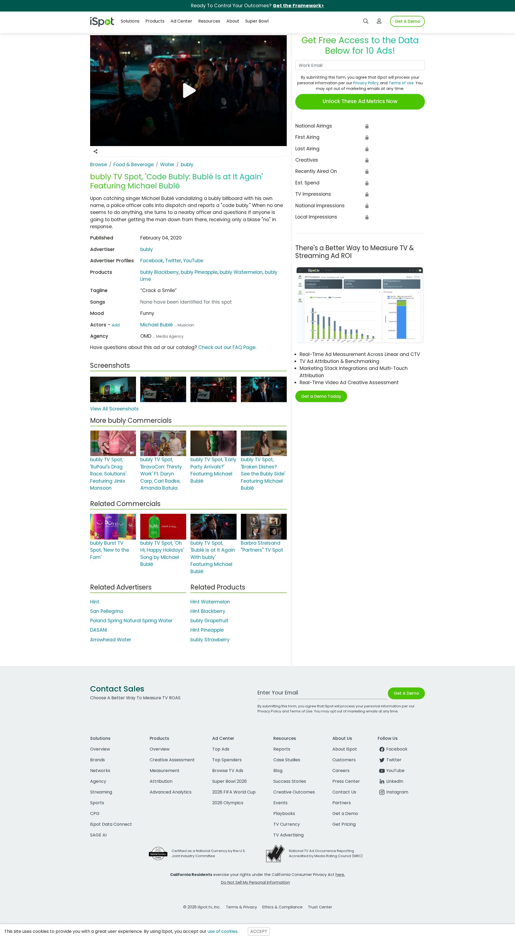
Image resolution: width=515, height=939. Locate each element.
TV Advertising (288, 835)
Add (116, 325)
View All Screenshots (114, 409)
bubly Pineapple (199, 272)
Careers (341, 770)
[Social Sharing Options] (95, 151)
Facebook (151, 260)
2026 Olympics (227, 803)
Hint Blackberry (207, 611)
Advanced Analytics (171, 792)
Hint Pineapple (207, 630)
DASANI (98, 630)
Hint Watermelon (210, 602)
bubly (146, 249)
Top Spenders (227, 760)
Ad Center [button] (181, 21)
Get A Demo (407, 21)
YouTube (193, 260)
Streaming (101, 792)
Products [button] (154, 21)
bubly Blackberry (159, 272)
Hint (94, 602)
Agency (98, 781)
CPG (95, 813)
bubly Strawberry (210, 639)
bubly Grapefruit (209, 620)
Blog (277, 770)
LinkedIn (394, 781)
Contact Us (344, 792)
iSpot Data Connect (111, 824)
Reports (281, 749)
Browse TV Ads (227, 770)
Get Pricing (344, 824)
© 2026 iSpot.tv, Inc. (201, 907)
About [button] (232, 21)
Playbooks (284, 813)
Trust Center (320, 907)
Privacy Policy (366, 83)
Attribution (161, 781)
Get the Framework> (298, 5)
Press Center (346, 781)
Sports (97, 803)
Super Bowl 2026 (229, 781)
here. (340, 874)
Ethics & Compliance (282, 907)
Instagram (397, 792)
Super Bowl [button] (256, 21)
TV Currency (286, 824)
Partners (341, 803)
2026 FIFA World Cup (234, 792)
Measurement (164, 770)
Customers (344, 760)
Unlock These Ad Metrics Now (360, 101)
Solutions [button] (130, 21)
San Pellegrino (106, 611)
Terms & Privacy (241, 907)
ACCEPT (258, 931)
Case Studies (286, 760)
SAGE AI (98, 835)
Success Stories (289, 781)
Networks (100, 770)
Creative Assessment (172, 760)
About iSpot (344, 749)
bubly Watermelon (241, 272)
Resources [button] (209, 21)
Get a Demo (345, 813)
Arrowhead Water (110, 639)
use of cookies (222, 931)
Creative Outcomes (294, 792)
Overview (100, 749)
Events (280, 803)
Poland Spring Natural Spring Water (131, 620)
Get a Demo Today (321, 396)
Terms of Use (401, 83)
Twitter (173, 260)
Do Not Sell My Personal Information (255, 882)
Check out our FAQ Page (226, 347)
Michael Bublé (156, 325)
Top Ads (220, 749)
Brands (97, 760)
